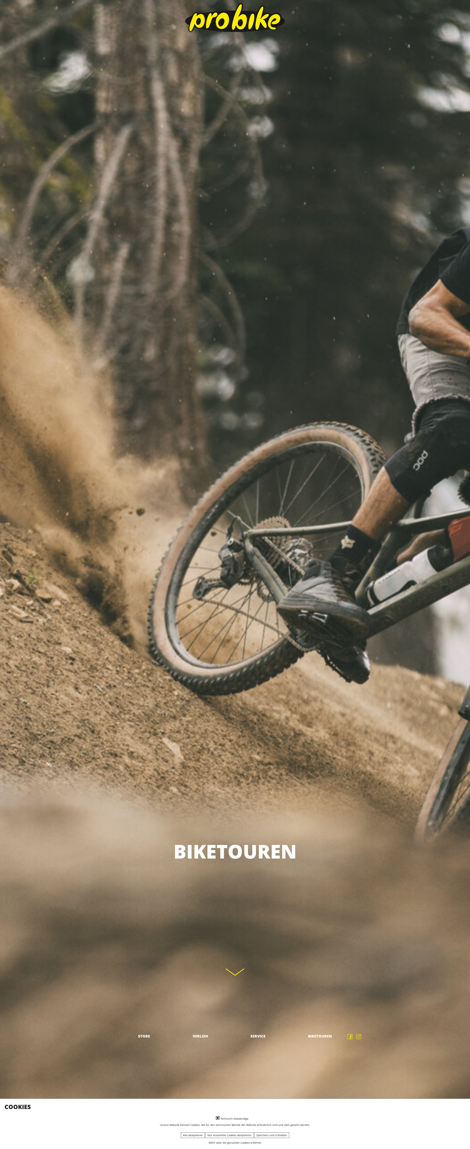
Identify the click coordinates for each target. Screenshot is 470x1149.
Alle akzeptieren (193, 1135)
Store (144, 1036)
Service (257, 1036)
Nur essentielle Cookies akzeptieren (229, 1135)
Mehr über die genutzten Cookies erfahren (235, 1142)
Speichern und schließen (271, 1135)
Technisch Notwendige (234, 1118)
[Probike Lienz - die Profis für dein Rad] (235, 17)
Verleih (200, 1036)
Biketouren (320, 1036)
